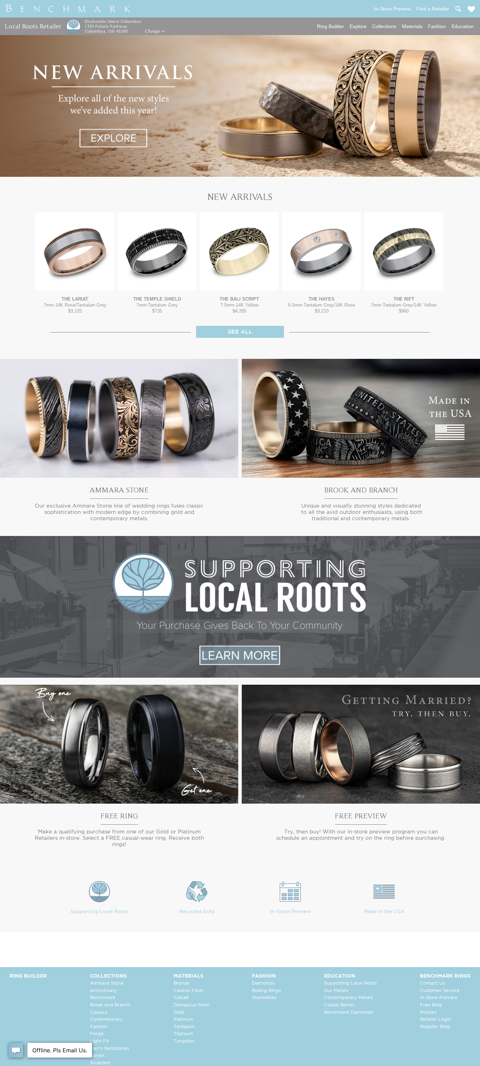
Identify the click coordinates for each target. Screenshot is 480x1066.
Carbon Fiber (189, 991)
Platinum (183, 1019)
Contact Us (432, 983)
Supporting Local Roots (99, 912)
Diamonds (263, 983)
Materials (412, 26)
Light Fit (99, 1041)
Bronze (181, 983)
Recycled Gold (196, 912)
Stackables (264, 998)
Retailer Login (435, 1019)
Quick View (75, 284)
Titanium (183, 1034)
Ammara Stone (107, 983)
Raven (97, 1056)
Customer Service (440, 991)
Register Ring (435, 1027)
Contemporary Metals (348, 998)
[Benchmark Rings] (68, 9)
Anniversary (103, 991)
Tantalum (184, 1027)
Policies (428, 1012)
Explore (358, 26)
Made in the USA (384, 912)
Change (153, 31)
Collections (384, 26)
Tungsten (184, 1041)
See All (240, 332)
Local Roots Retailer (33, 26)
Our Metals (336, 991)
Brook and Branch (110, 1005)
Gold (179, 1012)
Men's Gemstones (109, 1049)
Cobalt (181, 998)
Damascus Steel (191, 1005)
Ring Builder (330, 26)
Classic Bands (339, 1005)
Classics (98, 1012)
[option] (74, 263)
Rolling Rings (266, 991)
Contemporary (106, 1019)
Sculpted (100, 1063)
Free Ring (431, 1005)
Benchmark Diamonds (348, 1012)
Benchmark (102, 998)
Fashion (437, 26)
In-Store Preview (290, 912)
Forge (97, 1034)
